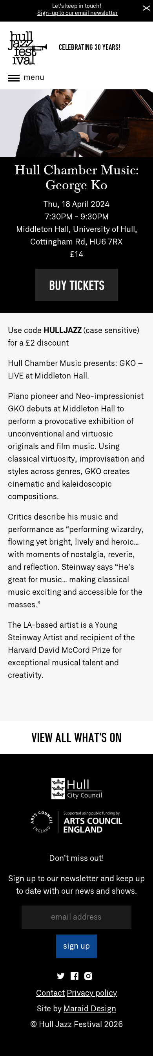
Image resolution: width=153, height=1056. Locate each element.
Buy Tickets (76, 285)
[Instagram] (88, 976)
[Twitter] (61, 976)
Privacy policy (92, 993)
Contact (50, 993)
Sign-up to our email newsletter (77, 13)
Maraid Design (90, 1009)
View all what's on (76, 737)
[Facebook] (74, 976)
